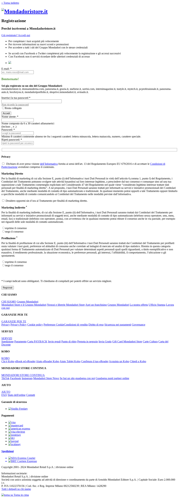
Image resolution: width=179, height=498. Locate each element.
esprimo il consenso (16, 228)
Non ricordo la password (15, 104)
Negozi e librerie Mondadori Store (66, 304)
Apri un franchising (96, 304)
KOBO (5, 358)
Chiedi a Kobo (138, 361)
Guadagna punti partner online (112, 378)
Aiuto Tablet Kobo (70, 361)
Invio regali (54, 341)
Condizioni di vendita (76, 324)
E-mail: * (6, 68)
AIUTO (5, 391)
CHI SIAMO (8, 301)
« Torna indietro (10, 2)
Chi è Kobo (7, 361)
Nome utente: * (9, 116)
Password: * (8, 129)
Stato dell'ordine (17, 394)
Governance (138, 324)
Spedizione (7, 341)
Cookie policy (35, 324)
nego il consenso (14, 231)
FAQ (4, 394)
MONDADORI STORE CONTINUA (23, 375)
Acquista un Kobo (119, 361)
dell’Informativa (49, 163)
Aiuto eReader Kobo (47, 361)
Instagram (27, 378)
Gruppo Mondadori (27, 301)
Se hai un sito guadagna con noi (77, 378)
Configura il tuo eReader (94, 361)
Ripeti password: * (11, 139)
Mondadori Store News (46, 378)
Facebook (15, 378)
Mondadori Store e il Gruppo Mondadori (23, 304)
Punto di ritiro (69, 341)
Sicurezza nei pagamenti (117, 324)
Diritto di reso (96, 324)
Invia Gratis (105, 341)
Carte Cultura (150, 341)
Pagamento (20, 341)
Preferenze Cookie (54, 324)
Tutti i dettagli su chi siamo (16, 489)
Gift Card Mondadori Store (127, 341)
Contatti (30, 394)
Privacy (5, 324)
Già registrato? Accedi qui (15, 35)
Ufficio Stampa (157, 304)
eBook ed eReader (25, 361)
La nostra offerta (139, 304)
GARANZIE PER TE (13, 321)
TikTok (5, 378)
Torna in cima (21, 494)
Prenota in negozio (87, 341)
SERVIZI (6, 338)
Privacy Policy (18, 324)
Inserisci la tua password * (15, 97)
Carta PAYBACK (37, 341)
